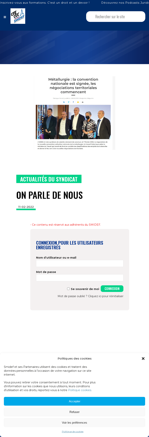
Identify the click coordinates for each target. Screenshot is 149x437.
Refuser (74, 412)
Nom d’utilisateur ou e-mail (56, 257)
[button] (143, 358)
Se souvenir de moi (85, 289)
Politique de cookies (72, 431)
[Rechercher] (137, 16)
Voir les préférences (74, 422)
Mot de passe (46, 272)
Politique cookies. (80, 390)
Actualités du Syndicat (49, 179)
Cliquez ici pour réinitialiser (105, 296)
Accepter (74, 401)
